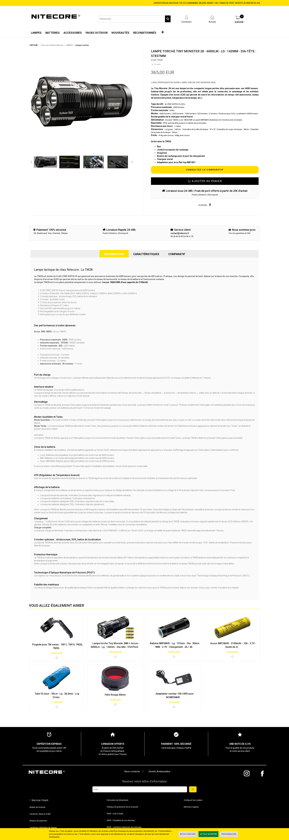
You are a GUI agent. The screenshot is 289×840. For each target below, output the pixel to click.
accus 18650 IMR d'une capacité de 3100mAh (125, 282)
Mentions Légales (191, 807)
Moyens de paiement (38, 821)
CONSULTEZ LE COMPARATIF (205, 169)
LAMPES (69, 45)
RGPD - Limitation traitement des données (124, 827)
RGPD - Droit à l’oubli (115, 814)
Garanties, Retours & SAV (40, 814)
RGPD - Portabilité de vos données (121, 820)
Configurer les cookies (193, 800)
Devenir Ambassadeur (159, 771)
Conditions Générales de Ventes (43, 827)
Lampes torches (82, 45)
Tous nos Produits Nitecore (52, 45)
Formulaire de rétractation (117, 800)
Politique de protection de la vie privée (122, 807)
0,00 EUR (239, 22)
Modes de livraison (37, 807)
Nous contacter (132, 771)
